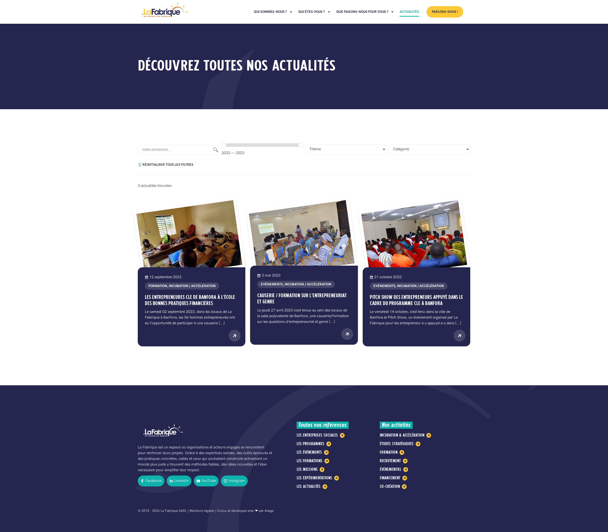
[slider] (223, 145)
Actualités (409, 12)
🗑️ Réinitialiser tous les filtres (165, 164)
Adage (269, 511)
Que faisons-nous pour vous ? (362, 12)
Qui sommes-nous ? (270, 12)
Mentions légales (202, 511)
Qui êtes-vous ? (311, 12)
